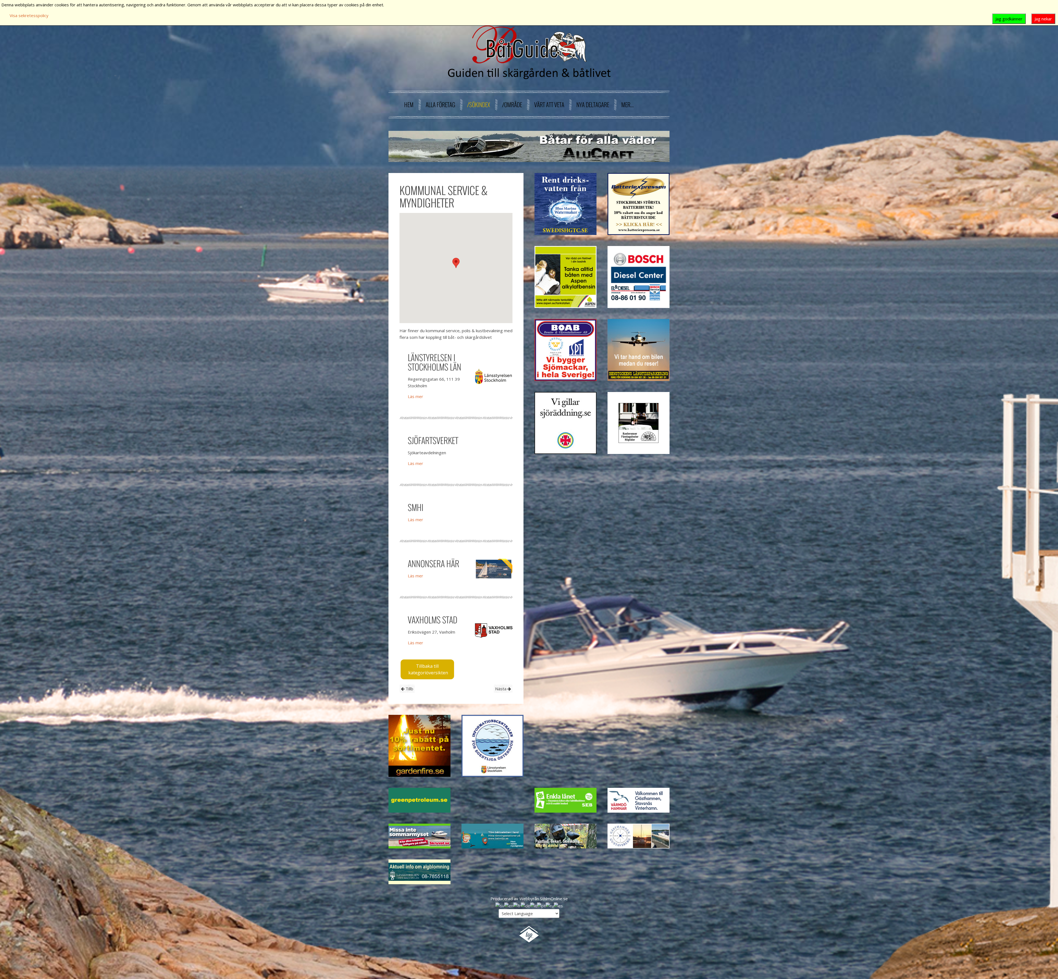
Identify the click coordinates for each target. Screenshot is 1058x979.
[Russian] (550, 905)
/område (512, 104)
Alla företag (440, 104)
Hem (409, 104)
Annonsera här (433, 563)
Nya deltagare (592, 104)
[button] (456, 263)
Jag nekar (1043, 18)
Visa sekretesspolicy (29, 15)
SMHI (415, 507)
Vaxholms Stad (432, 619)
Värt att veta (549, 104)
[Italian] (533, 905)
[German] (525, 905)
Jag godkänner (1008, 18)
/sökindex (478, 104)
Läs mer (415, 396)
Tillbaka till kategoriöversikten (428, 669)
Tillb (408, 688)
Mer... (627, 104)
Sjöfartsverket (433, 440)
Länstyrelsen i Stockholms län (434, 362)
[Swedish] (499, 905)
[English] (508, 905)
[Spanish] (558, 905)
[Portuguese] (541, 905)
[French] (517, 905)
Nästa (501, 688)
